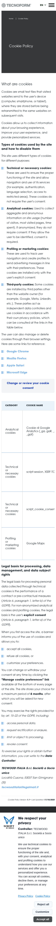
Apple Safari (15, 365)
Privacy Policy (25, 896)
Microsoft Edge (17, 372)
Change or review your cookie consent (28, 386)
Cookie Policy (42, 896)
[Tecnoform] (16, 5)
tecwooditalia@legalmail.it (19, 787)
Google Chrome (18, 351)
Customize (42, 911)
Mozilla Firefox (16, 358)
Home (11, 19)
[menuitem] (41, 5)
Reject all (43, 904)
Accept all (42, 919)
